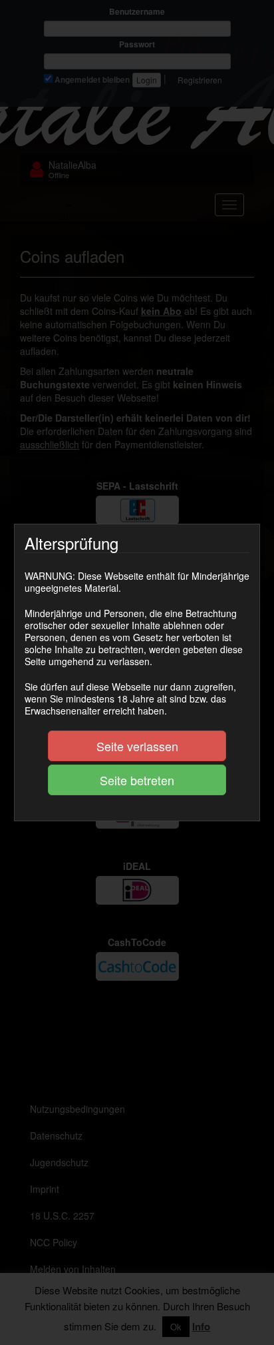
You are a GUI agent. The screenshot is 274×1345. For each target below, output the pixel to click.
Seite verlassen (137, 746)
